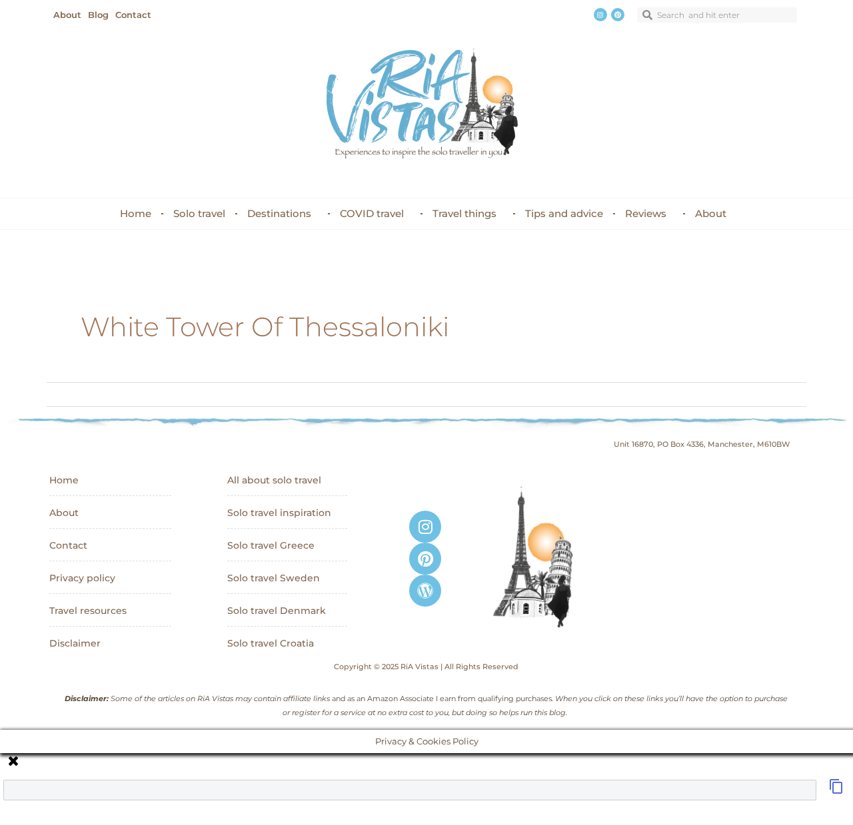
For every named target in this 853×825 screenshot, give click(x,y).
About (710, 213)
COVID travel (372, 213)
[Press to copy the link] (836, 790)
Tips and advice (564, 213)
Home (135, 213)
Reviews (645, 213)
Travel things (464, 213)
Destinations (279, 213)
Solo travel (199, 213)
